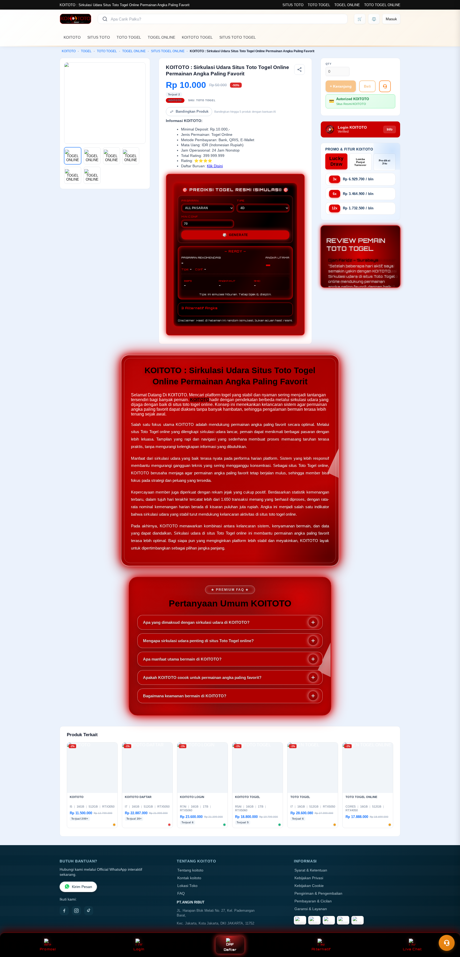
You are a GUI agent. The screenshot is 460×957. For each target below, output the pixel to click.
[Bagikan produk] (299, 69)
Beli (367, 86)
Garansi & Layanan (310, 909)
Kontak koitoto (189, 878)
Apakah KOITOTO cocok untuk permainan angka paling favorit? (202, 677)
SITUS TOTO (292, 5)
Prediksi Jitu (384, 162)
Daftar (230, 950)
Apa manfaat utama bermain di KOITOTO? (182, 659)
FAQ (181, 893)
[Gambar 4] (130, 155)
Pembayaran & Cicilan (313, 901)
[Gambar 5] (72, 175)
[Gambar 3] (111, 155)
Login (138, 949)
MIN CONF (189, 216)
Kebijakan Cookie (309, 886)
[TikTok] (88, 910)
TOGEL (86, 51)
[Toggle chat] (447, 943)
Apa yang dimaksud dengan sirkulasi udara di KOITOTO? (196, 622)
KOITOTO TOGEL (197, 37)
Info (389, 129)
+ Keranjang (341, 86)
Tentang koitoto (190, 870)
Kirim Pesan (82, 887)
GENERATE (235, 235)
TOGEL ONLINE (347, 5)
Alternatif (321, 949)
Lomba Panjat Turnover (360, 162)
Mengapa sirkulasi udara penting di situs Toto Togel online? (198, 640)
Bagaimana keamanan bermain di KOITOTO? (184, 696)
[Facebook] (64, 910)
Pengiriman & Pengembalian (318, 893)
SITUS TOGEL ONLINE (167, 51)
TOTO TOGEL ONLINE (382, 5)
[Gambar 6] (92, 175)
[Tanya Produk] (385, 86)
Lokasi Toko (187, 886)
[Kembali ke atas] (448, 930)
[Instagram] (76, 910)
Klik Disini (215, 166)
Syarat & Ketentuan (310, 870)
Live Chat (412, 949)
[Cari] (105, 19)
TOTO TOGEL (319, 5)
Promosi (48, 949)
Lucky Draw (336, 161)
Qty (329, 63)
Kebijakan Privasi (308, 878)
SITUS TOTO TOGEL (237, 37)
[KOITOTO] (75, 19)
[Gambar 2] (92, 155)
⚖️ (374, 19)
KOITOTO (72, 37)
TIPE (241, 200)
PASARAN (190, 200)
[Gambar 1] (72, 155)
